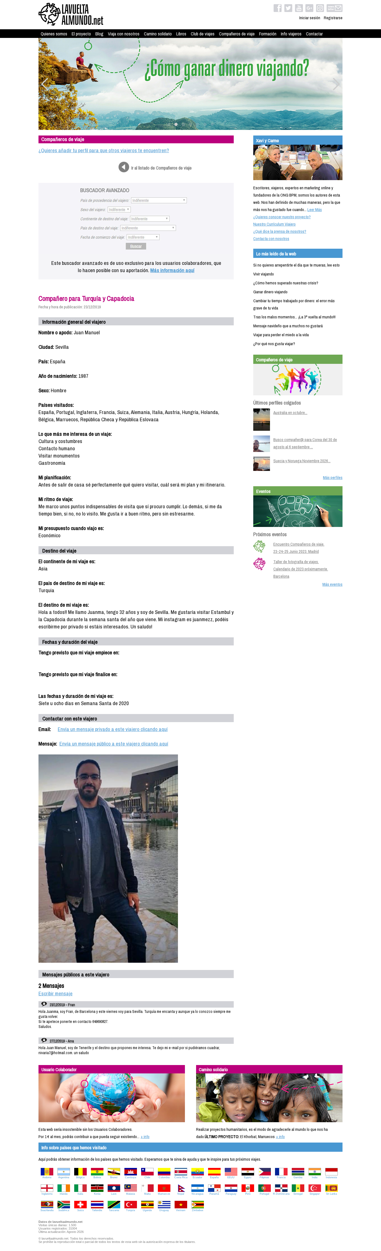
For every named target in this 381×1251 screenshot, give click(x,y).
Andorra (46, 1177)
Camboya (130, 1177)
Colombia (164, 1177)
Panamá (214, 1193)
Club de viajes (202, 34)
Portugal (264, 1193)
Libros (181, 34)
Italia (80, 1193)
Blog (99, 34)
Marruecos (164, 1193)
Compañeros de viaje (237, 34)
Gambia (297, 1177)
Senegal (298, 1193)
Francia (281, 1177)
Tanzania (114, 1210)
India (314, 1177)
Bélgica (80, 1177)
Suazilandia (47, 1210)
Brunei (113, 1177)
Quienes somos (54, 34)
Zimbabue (197, 1210)
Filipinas (264, 1177)
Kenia (97, 1193)
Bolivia (97, 1177)
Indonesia (331, 1177)
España (214, 1177)
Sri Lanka (331, 1193)
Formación (267, 34)
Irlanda (63, 1193)
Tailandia (97, 1210)
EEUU (231, 1177)
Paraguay (231, 1193)
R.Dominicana (281, 1193)
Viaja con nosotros (123, 34)
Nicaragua (197, 1193)
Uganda (147, 1210)
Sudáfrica (63, 1210)
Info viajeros (291, 34)
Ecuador (197, 1177)
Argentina (63, 1177)
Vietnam (180, 1210)
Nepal (180, 1193)
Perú (247, 1193)
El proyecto (81, 34)
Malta (147, 1193)
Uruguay (164, 1210)
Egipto (247, 1177)
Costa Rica (180, 1177)
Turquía (130, 1210)
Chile (147, 1177)
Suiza (80, 1210)
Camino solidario (158, 34)
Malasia (130, 1193)
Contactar (314, 34)
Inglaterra (47, 1193)
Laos (114, 1193)
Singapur (315, 1193)
